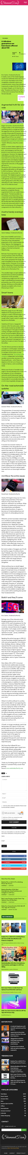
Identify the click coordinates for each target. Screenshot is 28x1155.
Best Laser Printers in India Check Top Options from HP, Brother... (12, 899)
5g (6, 773)
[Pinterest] (20, 59)
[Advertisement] (14, 20)
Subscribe (23, 868)
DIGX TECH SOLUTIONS (13, 1148)
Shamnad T (4, 885)
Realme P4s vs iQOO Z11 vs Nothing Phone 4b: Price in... (12, 883)
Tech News (5, 38)
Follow (23, 859)
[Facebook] (13, 59)
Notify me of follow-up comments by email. (12, 817)
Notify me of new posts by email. (10, 819)
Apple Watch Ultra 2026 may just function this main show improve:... (18, 1034)
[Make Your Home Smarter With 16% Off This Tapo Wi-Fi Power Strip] (13, 1001)
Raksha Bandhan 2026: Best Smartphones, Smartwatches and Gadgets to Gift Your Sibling (13, 965)
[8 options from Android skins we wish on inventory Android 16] (5, 1048)
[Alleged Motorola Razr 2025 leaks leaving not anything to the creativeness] (5, 1040)
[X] (17, 59)
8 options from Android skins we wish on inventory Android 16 (18, 1048)
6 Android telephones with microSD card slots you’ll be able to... (18, 1028)
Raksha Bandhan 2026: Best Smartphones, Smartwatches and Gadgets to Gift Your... (11, 891)
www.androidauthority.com (14, 768)
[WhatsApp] (24, 59)
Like (24, 856)
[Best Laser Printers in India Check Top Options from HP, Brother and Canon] (13, 978)
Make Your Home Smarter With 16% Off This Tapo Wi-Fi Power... (13, 907)
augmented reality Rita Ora (17, 141)
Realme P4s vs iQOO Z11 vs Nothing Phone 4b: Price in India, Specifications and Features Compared (13, 938)
